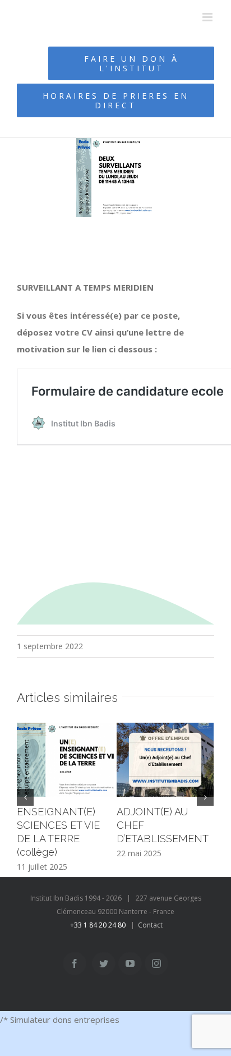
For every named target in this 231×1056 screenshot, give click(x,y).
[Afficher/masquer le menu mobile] (208, 17)
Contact (150, 925)
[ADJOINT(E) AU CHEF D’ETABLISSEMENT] (165, 760)
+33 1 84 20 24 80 (98, 925)
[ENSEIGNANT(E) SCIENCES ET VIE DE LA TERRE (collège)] (65, 760)
